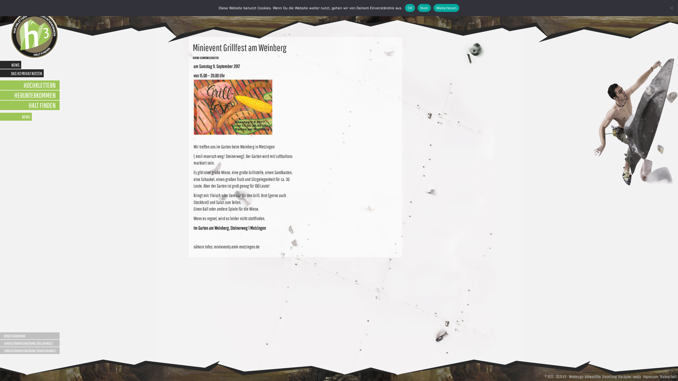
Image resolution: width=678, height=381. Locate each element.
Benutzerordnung (15, 336)
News (15, 64)
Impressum (650, 376)
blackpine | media (629, 376)
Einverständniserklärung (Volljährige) (28, 343)
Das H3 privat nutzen (26, 73)
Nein (424, 8)
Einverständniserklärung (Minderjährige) (30, 351)
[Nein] (671, 8)
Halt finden (42, 105)
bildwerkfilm (593, 376)
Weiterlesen (446, 8)
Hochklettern (40, 85)
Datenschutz (668, 376)
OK (410, 8)
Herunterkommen (35, 95)
